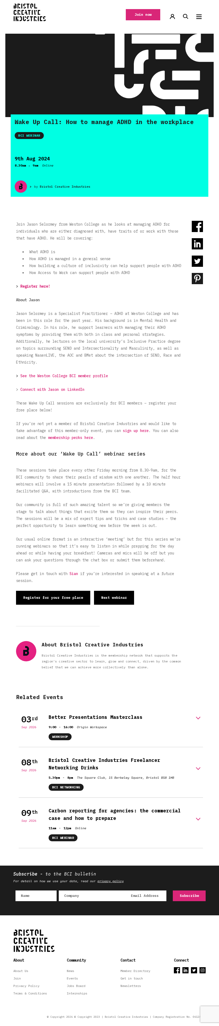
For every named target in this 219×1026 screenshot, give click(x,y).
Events (72, 978)
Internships (77, 993)
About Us (20, 971)
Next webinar (114, 597)
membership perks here (70, 437)
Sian (73, 573)
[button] (199, 16)
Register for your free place (53, 597)
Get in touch (131, 978)
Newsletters (130, 986)
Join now (143, 14)
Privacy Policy (26, 986)
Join (17, 978)
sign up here (135, 430)
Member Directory (135, 971)
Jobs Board (76, 986)
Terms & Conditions (30, 993)
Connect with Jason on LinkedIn (52, 389)
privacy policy (110, 881)
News (70, 971)
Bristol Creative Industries (65, 186)
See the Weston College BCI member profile (64, 375)
